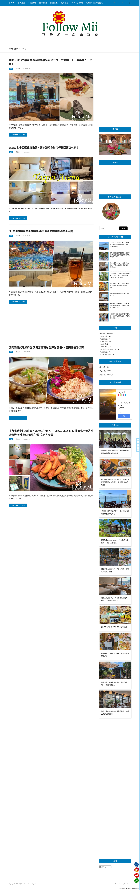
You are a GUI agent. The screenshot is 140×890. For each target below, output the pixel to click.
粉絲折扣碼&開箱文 (94, 3)
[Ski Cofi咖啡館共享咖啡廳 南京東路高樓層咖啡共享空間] (51, 264)
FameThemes (127, 884)
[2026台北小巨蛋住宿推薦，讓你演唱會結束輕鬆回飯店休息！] (51, 180)
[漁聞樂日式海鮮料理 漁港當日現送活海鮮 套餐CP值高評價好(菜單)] (51, 380)
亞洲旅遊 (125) (106, 339)
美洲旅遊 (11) (106, 352)
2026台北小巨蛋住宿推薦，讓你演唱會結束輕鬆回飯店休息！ (44, 147)
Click (138, 445)
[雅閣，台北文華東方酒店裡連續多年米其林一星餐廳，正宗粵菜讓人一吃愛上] (51, 97)
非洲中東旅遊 (77, 3)
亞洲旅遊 (43, 3)
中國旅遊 (32, 3)
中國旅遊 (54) (106, 336)
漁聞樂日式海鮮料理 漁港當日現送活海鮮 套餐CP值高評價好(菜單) (47, 347)
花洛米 (18, 68)
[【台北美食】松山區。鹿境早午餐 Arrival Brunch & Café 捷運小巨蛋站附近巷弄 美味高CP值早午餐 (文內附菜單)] (51, 467)
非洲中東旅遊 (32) (107, 354)
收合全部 (110, 333)
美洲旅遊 (64, 3)
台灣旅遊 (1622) (106, 341)
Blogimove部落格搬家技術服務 (129, 888)
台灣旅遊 (21, 3)
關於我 (11, 3)
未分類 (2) (104, 344)
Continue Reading (18, 134)
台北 (11, 68)
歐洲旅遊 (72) (106, 346)
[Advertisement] (51, 328)
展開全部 (102, 333)
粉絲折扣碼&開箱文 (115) (110, 349)
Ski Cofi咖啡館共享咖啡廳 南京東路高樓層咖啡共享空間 (41, 231)
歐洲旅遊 (54, 3)
